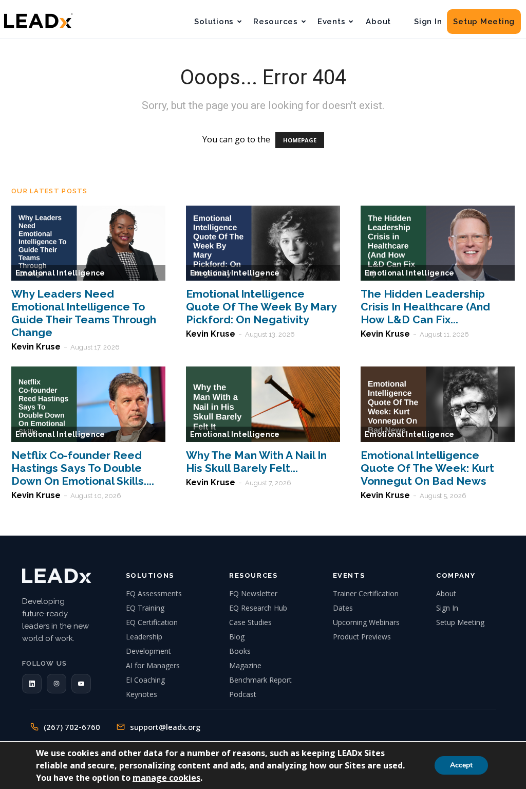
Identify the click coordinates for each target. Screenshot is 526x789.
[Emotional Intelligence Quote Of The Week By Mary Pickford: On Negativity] (263, 243)
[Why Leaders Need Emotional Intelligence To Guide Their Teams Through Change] (88, 243)
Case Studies (250, 622)
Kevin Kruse (36, 347)
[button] (32, 683)
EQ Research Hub (258, 608)
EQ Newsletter (253, 593)
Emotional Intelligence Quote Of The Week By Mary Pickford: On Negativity (261, 306)
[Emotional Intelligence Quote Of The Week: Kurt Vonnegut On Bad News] (438, 404)
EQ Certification (152, 622)
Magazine (245, 665)
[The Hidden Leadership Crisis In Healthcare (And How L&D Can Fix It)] (438, 243)
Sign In (428, 21)
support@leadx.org (165, 727)
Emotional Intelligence (60, 273)
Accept (461, 765)
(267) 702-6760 (72, 727)
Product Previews (362, 636)
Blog (237, 636)
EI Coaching (145, 680)
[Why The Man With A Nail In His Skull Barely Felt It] (263, 404)
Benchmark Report (260, 680)
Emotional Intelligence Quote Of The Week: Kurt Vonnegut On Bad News (427, 468)
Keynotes (141, 694)
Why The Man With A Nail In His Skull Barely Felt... (256, 461)
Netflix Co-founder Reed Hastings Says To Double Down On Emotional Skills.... (82, 468)
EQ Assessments (154, 593)
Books (240, 651)
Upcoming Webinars (366, 622)
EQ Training (145, 608)
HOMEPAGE (299, 140)
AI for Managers (153, 665)
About (378, 21)
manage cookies (166, 777)
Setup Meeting (484, 21)
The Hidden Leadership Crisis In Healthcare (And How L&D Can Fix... (425, 306)
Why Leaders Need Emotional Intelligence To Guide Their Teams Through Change (83, 313)
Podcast (242, 694)
